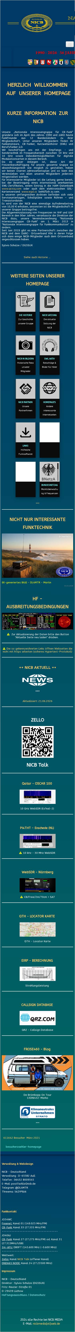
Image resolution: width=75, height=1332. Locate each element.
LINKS (25, 445)
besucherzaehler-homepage (23, 1146)
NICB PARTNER (25, 402)
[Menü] (70, 44)
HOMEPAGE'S (49, 402)
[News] (38, 679)
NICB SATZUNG (49, 315)
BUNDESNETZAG (49, 485)
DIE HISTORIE (25, 315)
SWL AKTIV (49, 358)
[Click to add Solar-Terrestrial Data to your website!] (37, 621)
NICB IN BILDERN (25, 358)
